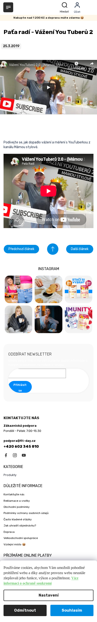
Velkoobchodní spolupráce (21, 538)
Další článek (80, 249)
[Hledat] (65, 7)
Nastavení (49, 595)
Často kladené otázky (18, 519)
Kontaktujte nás (14, 494)
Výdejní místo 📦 (15, 544)
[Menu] (8, 7)
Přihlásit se (20, 387)
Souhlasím (72, 610)
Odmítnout (25, 610)
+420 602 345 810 (21, 446)
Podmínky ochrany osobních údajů (26, 513)
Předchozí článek (21, 249)
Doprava (9, 532)
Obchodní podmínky (17, 507)
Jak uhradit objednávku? (20, 525)
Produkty (10, 475)
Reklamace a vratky (17, 500)
